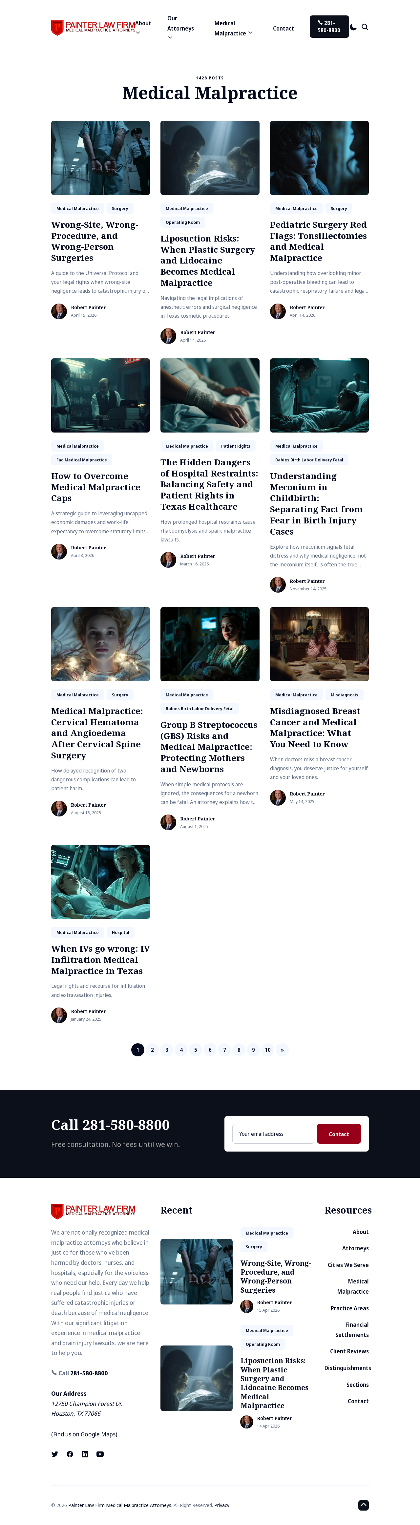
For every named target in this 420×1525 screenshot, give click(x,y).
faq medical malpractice (81, 460)
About (361, 1232)
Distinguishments (348, 1368)
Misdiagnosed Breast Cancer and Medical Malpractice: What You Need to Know (315, 727)
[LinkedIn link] (85, 1454)
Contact (283, 28)
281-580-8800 (329, 26)
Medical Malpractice (353, 1286)
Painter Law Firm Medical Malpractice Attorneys (119, 1505)
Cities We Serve (348, 1265)
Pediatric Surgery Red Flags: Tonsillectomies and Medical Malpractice (318, 241)
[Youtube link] (100, 1454)
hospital (120, 932)
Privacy (221, 1505)
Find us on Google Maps (84, 1434)
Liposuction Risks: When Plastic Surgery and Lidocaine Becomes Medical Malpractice (207, 260)
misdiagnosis (344, 695)
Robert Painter (88, 307)
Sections (357, 1384)
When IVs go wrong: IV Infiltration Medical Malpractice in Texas (100, 960)
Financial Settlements (352, 1330)
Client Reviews (349, 1351)
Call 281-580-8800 (110, 1124)
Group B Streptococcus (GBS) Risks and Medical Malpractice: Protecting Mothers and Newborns (208, 747)
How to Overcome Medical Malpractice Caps (95, 487)
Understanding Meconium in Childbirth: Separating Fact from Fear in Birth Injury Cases (316, 503)
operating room (183, 222)
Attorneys (355, 1248)
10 (268, 1049)
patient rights (235, 446)
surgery (120, 208)
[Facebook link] (70, 1454)
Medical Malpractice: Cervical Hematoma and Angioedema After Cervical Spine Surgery (97, 733)
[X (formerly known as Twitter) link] (55, 1454)
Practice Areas (350, 1308)
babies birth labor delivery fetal (309, 460)
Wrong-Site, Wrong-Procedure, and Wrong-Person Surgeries (94, 241)
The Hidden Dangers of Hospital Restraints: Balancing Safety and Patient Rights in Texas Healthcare (209, 484)
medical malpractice (77, 208)
